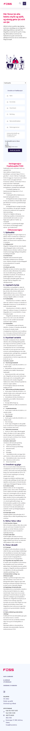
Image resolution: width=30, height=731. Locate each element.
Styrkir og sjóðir (8, 701)
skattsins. (5, 610)
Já (7, 142)
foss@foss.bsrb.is (11, 725)
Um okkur (6, 699)
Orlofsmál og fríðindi (9, 703)
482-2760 (9, 718)
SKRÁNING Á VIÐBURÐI (10, 685)
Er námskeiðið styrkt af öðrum (12, 141)
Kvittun (7, 145)
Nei (7, 144)
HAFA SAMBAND (8, 676)
